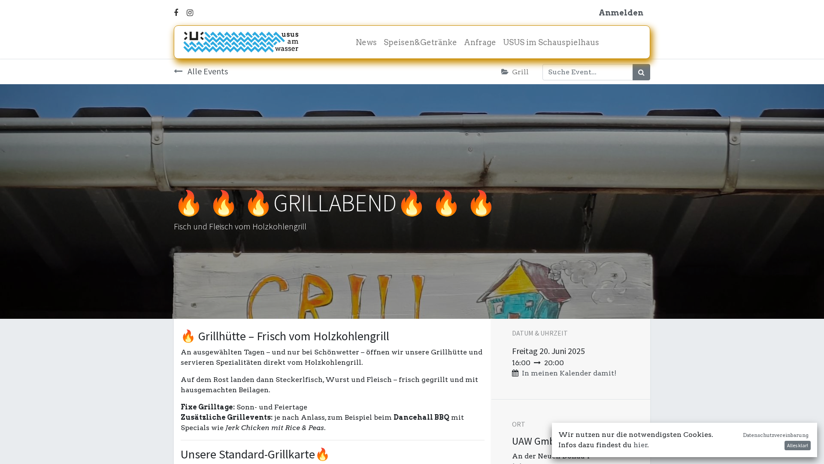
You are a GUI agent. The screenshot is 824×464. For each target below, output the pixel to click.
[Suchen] (641, 72)
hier (640, 445)
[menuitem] (366, 42)
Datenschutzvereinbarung (776, 435)
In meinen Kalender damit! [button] (569, 373)
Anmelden (621, 12)
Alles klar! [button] (797, 445)
